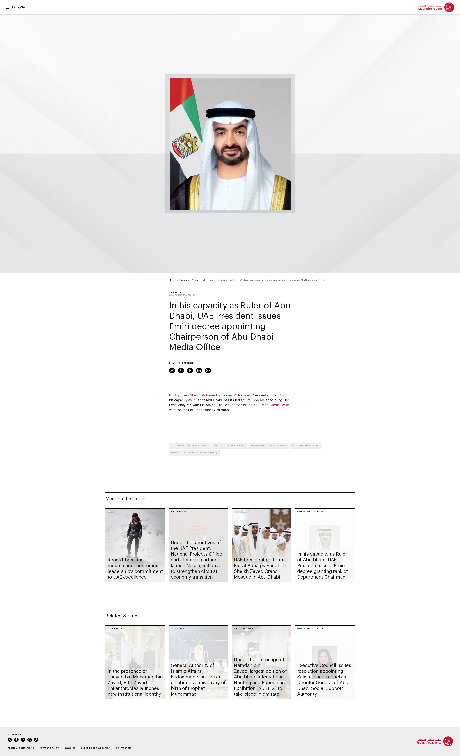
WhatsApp (208, 370)
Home (172, 280)
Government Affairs (188, 280)
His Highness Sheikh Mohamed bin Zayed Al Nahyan (209, 395)
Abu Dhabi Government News (189, 446)
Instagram (29, 740)
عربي (21, 6)
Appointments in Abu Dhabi (268, 446)
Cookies (70, 748)
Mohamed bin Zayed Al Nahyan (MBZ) (194, 452)
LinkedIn (199, 370)
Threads (36, 740)
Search (14, 7)
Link (172, 370)
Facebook (190, 370)
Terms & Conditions (21, 748)
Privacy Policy (49, 748)
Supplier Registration (96, 748)
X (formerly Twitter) (181, 370)
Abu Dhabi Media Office (271, 405)
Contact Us (124, 748)
